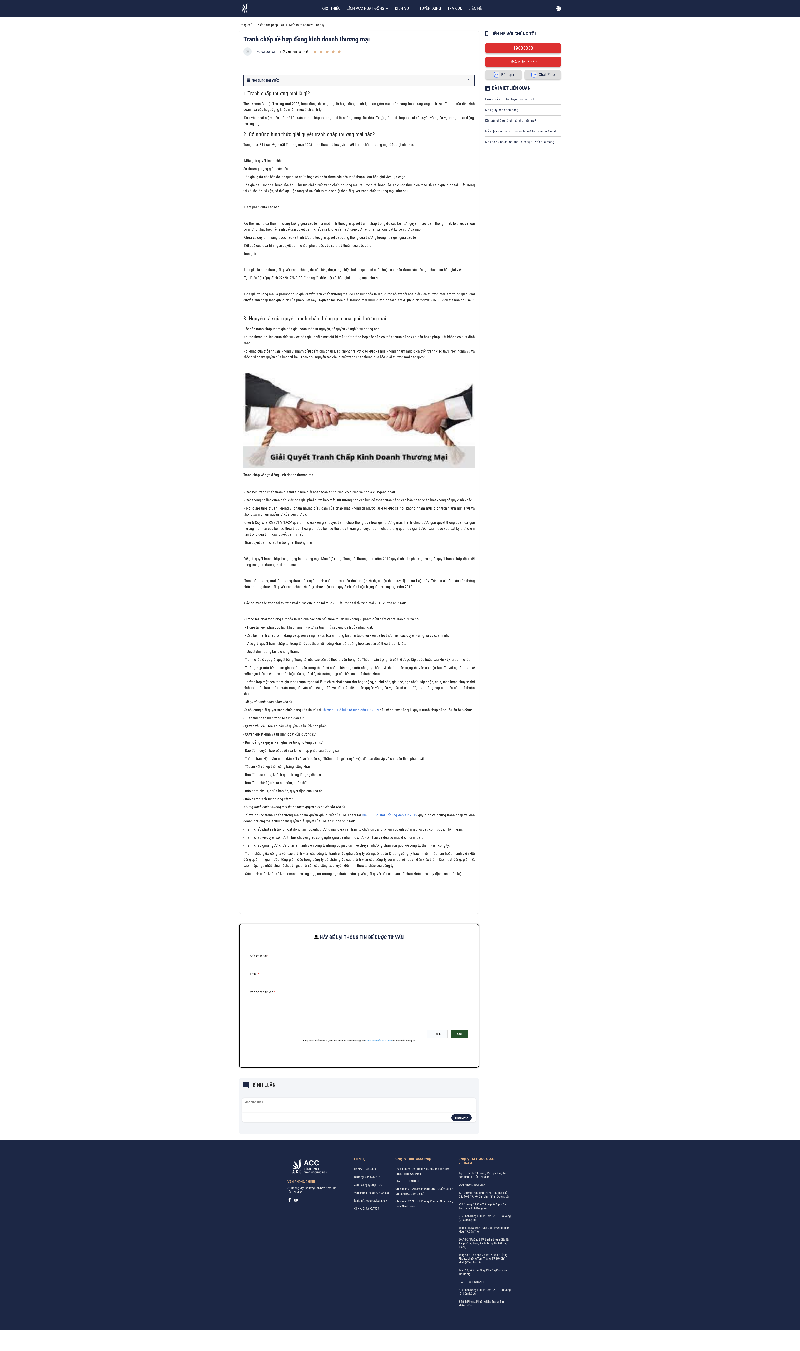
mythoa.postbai (265, 52)
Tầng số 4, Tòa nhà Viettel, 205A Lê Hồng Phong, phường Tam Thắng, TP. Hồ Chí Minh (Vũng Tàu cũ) (483, 1258)
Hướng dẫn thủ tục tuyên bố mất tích (510, 99)
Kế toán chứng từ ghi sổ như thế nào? (510, 121)
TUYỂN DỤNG (430, 8)
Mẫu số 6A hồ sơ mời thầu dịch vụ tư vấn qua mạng (519, 142)
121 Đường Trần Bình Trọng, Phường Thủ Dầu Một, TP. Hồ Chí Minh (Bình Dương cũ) (484, 1194)
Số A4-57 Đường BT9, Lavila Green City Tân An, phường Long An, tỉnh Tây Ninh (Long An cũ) (484, 1243)
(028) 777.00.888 (378, 1193)
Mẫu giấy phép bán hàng (501, 110)
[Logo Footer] (308, 1167)
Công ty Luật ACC (371, 1185)
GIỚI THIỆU (331, 8)
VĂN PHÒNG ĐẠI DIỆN (472, 1185)
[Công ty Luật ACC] (245, 8)
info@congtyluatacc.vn (374, 1201)
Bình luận (462, 1117)
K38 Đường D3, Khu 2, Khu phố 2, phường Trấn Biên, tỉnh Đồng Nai (483, 1206)
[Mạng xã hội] (290, 1201)
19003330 (523, 48)
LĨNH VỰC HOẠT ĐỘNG (365, 8)
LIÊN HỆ (475, 8)
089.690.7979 (371, 1208)
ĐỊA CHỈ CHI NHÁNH (407, 1181)
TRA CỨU (454, 8)
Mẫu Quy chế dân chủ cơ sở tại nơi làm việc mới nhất (520, 131)
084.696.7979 (523, 62)
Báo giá (507, 74)
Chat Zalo (547, 74)
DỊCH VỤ (402, 8)
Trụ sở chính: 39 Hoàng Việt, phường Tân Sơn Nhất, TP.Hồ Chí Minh (483, 1175)
